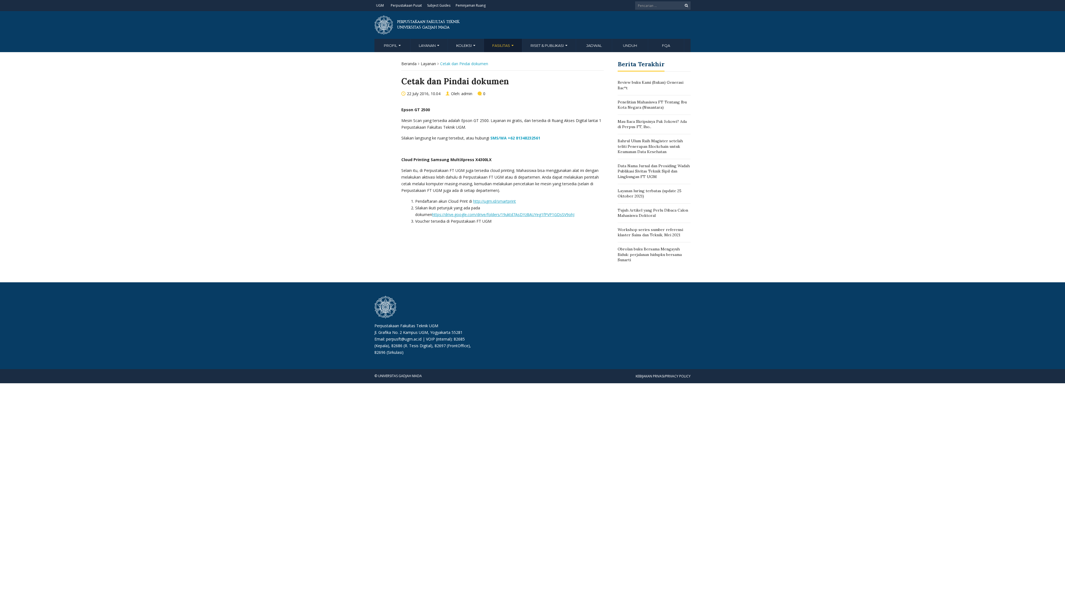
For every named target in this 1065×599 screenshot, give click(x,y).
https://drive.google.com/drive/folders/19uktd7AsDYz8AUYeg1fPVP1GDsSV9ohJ (503, 214)
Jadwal (594, 45)
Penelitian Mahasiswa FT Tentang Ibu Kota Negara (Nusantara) (652, 105)
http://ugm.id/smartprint (494, 201)
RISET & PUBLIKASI (548, 45)
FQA (666, 45)
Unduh (630, 45)
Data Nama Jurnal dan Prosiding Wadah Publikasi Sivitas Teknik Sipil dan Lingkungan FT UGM (654, 171)
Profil (391, 45)
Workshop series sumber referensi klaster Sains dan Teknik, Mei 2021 (650, 232)
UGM (380, 5)
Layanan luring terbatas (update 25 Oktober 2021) (649, 193)
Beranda (409, 63)
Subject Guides (438, 5)
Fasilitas (501, 45)
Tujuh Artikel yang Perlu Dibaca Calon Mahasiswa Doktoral (653, 213)
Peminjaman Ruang (471, 5)
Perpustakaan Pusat (406, 5)
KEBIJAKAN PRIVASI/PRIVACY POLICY (663, 376)
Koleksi (464, 45)
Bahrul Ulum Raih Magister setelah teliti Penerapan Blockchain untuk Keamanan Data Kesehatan (650, 146)
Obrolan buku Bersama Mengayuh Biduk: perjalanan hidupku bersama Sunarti (650, 254)
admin (466, 93)
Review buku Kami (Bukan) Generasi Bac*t (650, 85)
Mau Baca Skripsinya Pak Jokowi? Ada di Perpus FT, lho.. (652, 124)
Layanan (428, 45)
